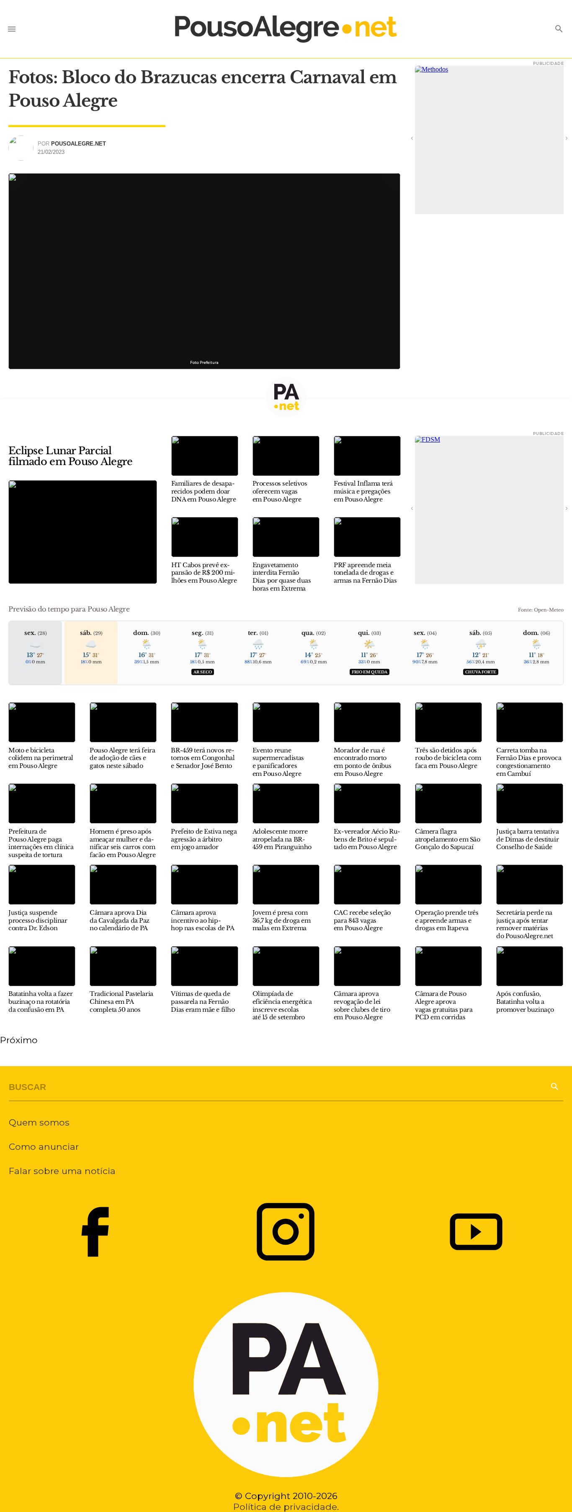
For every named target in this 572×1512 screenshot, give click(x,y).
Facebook (95, 1231)
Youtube (476, 1231)
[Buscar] (554, 1085)
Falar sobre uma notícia (62, 1170)
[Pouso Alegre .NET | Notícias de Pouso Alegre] (286, 29)
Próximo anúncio (555, 137)
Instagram (286, 1231)
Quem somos (39, 1122)
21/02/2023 (51, 152)
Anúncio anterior (423, 137)
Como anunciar (44, 1146)
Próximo (19, 1039)
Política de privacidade (285, 1506)
